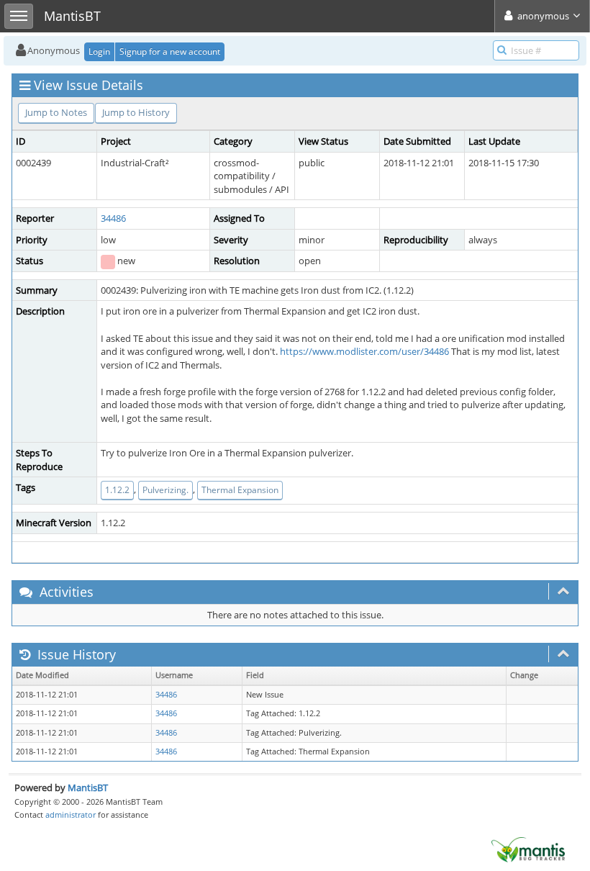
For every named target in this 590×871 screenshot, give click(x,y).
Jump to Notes (56, 112)
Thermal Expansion (239, 490)
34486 (113, 218)
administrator (70, 814)
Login (99, 51)
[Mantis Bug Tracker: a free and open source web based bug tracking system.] (528, 848)
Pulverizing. (165, 490)
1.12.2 (117, 490)
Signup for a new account (169, 51)
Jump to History (136, 112)
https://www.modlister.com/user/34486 (364, 351)
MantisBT (88, 787)
